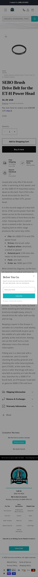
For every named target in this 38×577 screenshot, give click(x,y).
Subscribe (19, 296)
